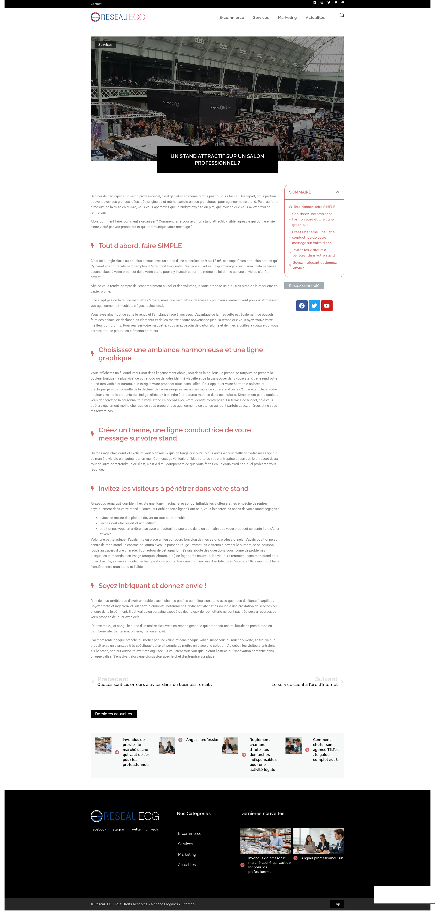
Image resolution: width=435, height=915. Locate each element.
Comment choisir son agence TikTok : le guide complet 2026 (326, 750)
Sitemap (188, 904)
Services (261, 17)
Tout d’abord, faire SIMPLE (314, 207)
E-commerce (232, 17)
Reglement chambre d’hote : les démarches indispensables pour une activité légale (263, 755)
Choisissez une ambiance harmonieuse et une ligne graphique (313, 219)
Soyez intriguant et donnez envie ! (315, 265)
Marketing (287, 17)
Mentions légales (164, 904)
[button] (338, 192)
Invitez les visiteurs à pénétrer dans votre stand (314, 252)
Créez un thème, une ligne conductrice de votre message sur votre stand (313, 237)
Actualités (315, 17)
